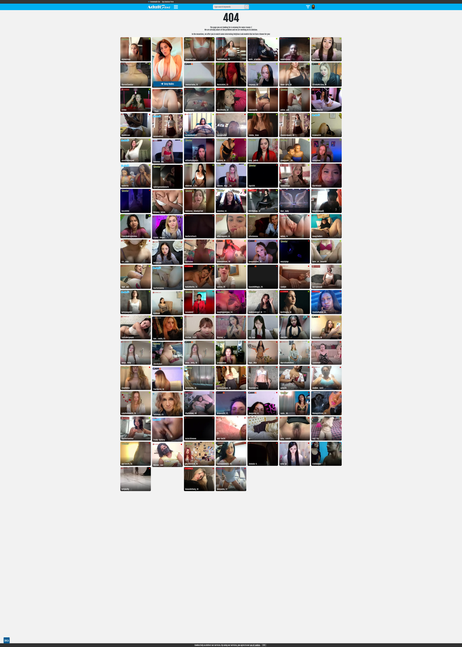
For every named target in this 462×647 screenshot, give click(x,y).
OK (264, 645)
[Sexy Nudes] (167, 87)
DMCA (6, 640)
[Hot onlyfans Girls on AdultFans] (159, 7)
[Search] (246, 6)
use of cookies (255, 645)
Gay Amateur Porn (168, 2)
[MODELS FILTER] (308, 7)
